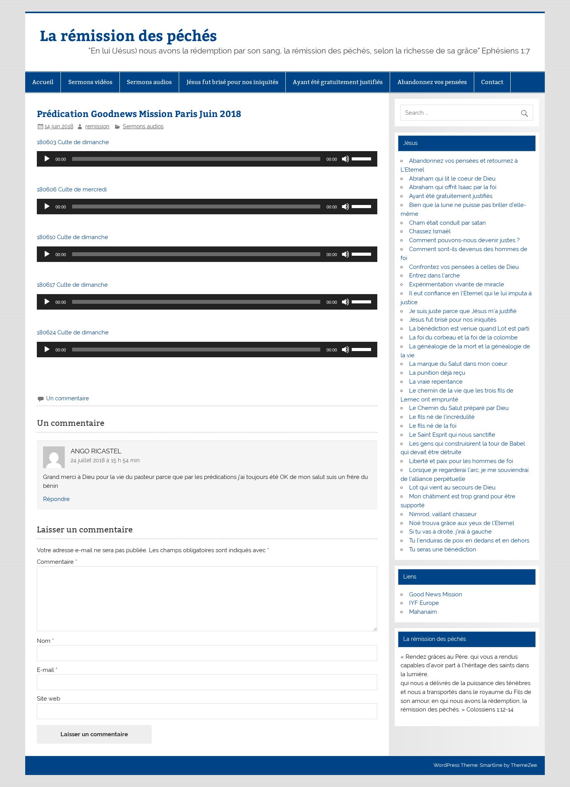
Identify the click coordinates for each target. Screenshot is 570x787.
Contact (492, 82)
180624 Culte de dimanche (73, 332)
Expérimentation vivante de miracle (456, 284)
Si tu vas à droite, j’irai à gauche (450, 531)
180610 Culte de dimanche (72, 237)
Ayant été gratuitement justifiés (338, 82)
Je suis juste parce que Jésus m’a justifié (462, 311)
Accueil (43, 82)
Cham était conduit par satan (447, 222)
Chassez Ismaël (430, 231)
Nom (45, 641)
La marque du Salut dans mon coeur (458, 363)
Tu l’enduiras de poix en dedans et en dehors (469, 540)
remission (97, 126)
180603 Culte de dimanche (73, 142)
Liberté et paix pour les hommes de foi (461, 461)
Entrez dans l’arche (434, 275)
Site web (48, 699)
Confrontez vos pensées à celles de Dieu (464, 266)
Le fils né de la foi (432, 425)
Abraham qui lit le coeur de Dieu (452, 178)
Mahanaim (423, 611)
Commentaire (57, 562)
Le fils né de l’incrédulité (442, 416)
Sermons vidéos (90, 82)
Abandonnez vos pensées (432, 82)
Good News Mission (435, 594)
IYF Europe (424, 602)
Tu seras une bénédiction (442, 549)
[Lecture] (47, 159)
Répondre (56, 499)
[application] (207, 159)
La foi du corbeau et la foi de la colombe (463, 337)
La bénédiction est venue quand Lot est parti (469, 328)
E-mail (47, 670)
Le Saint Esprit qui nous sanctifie (452, 434)
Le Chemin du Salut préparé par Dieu (459, 408)
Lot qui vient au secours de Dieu (452, 487)
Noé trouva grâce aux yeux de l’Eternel (461, 523)
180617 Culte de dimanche (72, 284)
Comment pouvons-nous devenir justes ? (464, 240)
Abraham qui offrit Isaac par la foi (452, 187)
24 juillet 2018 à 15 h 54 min (105, 460)
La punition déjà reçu (437, 372)
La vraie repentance (436, 381)
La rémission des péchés (128, 35)
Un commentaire (67, 398)
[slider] (362, 158)
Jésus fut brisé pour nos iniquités (232, 82)
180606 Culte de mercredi (72, 189)
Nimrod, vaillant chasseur (443, 514)
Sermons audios (149, 82)
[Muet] (345, 159)
